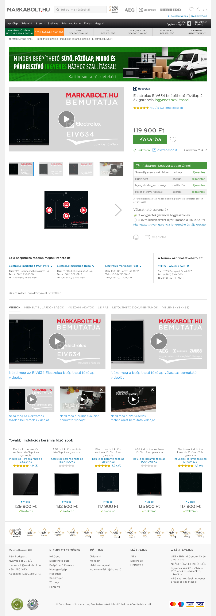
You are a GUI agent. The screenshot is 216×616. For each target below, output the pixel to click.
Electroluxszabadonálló (137, 31)
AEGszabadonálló (78, 31)
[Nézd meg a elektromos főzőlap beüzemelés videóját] (81, 169)
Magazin (100, 23)
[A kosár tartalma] (204, 10)
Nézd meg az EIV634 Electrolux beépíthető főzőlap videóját (51, 375)
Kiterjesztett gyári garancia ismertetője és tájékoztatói (169, 224)
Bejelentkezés (179, 16)
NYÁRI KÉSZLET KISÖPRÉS (49, 31)
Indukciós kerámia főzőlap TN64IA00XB (66, 460)
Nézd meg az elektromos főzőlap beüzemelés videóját (29, 418)
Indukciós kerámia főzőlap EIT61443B (108, 460)
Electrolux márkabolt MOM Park (29, 265)
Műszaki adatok (81, 307)
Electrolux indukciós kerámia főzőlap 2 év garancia (26, 452)
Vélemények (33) (176, 307)
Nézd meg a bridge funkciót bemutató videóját (79, 418)
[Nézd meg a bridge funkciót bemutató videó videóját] (111, 169)
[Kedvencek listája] (191, 9)
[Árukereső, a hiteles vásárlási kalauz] (17, 604)
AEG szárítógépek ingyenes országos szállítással (188, 580)
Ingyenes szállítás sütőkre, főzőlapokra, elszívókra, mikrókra (187, 571)
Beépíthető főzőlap (61, 565)
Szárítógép (56, 578)
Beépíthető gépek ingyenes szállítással (19, 31)
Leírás (103, 307)
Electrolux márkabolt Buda (74, 265)
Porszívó (54, 586)
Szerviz (40, 23)
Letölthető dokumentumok (135, 307)
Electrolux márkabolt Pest (121, 265)
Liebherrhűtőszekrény (197, 31)
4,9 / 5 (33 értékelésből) (166, 107)
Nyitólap (12, 23)
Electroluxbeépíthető (167, 31)
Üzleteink (26, 23)
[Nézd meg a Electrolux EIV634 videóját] (66, 119)
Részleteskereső (201, 23)
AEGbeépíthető (108, 31)
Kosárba (150, 139)
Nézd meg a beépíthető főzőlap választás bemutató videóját (154, 375)
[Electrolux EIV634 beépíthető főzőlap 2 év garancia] (66, 210)
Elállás (88, 23)
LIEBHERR (136, 565)
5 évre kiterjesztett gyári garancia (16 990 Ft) (171, 219)
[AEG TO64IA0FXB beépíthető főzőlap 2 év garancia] (149, 485)
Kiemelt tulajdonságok (44, 307)
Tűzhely (54, 582)
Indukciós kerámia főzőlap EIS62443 (25, 460)
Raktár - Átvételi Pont (171, 266)
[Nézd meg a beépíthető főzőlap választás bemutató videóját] (51, 169)
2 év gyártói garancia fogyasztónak (164, 215)
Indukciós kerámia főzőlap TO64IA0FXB (149, 460)
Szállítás (53, 23)
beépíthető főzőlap (30, 258)
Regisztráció (199, 16)
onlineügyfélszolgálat (176, 23)
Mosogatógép (58, 569)
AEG (133, 556)
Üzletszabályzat (71, 23)
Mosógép (55, 573)
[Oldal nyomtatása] (136, 237)
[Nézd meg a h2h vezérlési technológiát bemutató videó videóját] (133, 399)
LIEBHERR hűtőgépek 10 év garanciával (188, 558)
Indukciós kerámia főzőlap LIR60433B (190, 460)
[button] (49, 210)
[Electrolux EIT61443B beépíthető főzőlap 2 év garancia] (108, 485)
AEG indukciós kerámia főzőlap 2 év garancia (67, 451)
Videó (26, 501)
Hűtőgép (54, 556)
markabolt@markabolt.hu (25, 565)
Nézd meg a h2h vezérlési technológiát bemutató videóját (133, 418)
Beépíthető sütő (59, 560)
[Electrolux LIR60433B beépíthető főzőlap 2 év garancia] (190, 485)
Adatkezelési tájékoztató (105, 569)
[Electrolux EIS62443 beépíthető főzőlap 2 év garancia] (26, 485)
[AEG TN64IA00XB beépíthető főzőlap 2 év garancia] (67, 485)
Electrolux (136, 560)
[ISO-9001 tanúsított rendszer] (33, 604)
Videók (14, 307)
